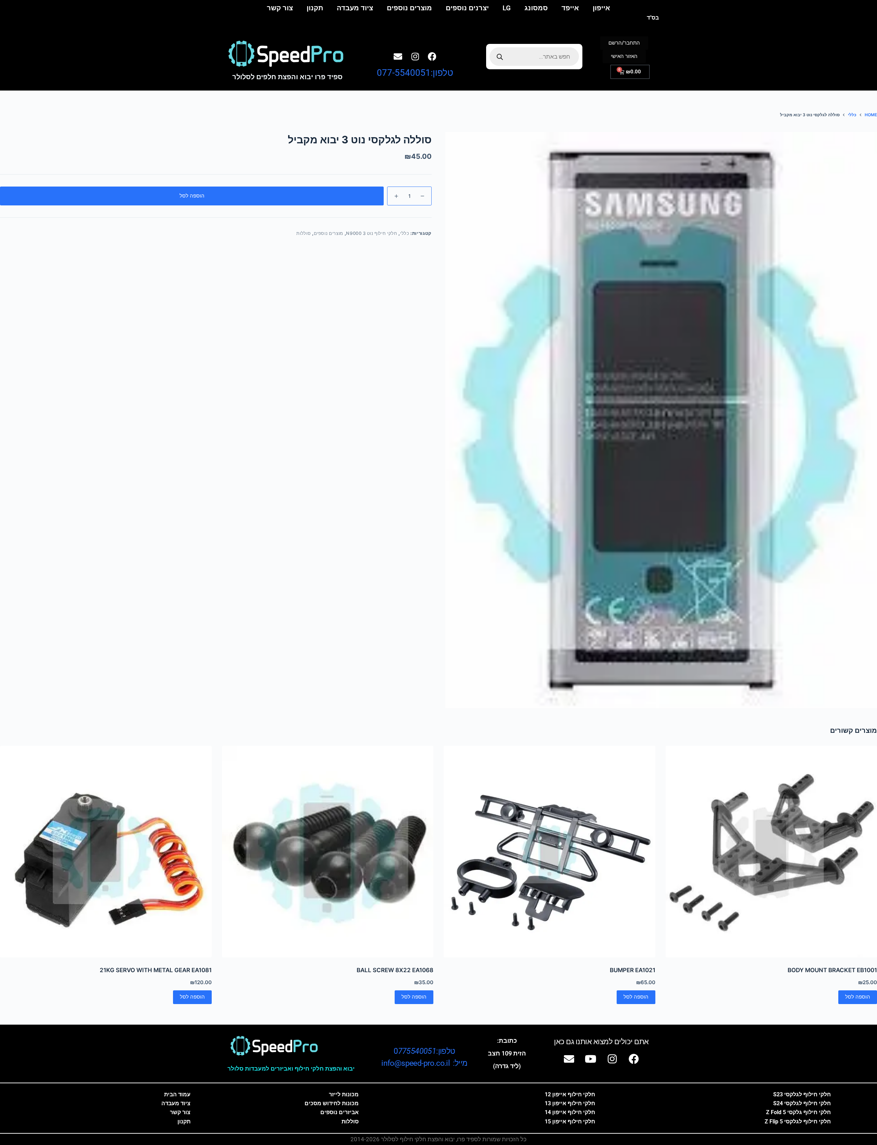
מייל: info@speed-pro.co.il (424, 1063)
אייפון (601, 8)
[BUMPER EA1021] (549, 852)
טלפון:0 (424, 1051)
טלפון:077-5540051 (415, 73)
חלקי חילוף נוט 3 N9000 (371, 233)
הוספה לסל (192, 195)
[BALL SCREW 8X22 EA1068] (328, 852)
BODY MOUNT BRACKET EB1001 (832, 970)
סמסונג (536, 8)
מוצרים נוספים (409, 8)
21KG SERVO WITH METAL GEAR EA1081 (156, 970)
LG (507, 8)
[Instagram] (415, 56)
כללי (404, 233)
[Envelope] (398, 56)
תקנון (315, 8)
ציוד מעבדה (355, 8)
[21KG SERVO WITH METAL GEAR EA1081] (106, 852)
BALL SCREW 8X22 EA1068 (395, 970)
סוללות (303, 233)
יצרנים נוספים (467, 8)
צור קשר (280, 8)
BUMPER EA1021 (632, 970)
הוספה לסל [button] (857, 996)
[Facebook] (432, 56)
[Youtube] (590, 1059)
